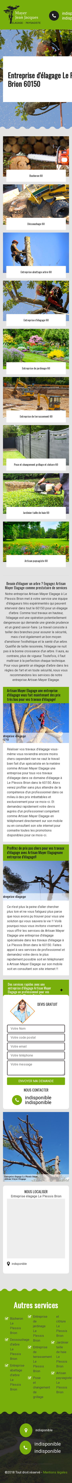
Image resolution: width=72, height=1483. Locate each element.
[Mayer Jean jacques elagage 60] (22, 14)
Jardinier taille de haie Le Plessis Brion (61, 1354)
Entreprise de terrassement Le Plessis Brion (38, 1359)
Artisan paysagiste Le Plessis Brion (61, 1382)
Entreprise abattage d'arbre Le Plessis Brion (15, 1377)
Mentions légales (55, 1472)
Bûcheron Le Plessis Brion (15, 1326)
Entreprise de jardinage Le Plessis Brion (38, 1328)
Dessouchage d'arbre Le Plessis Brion (15, 1349)
